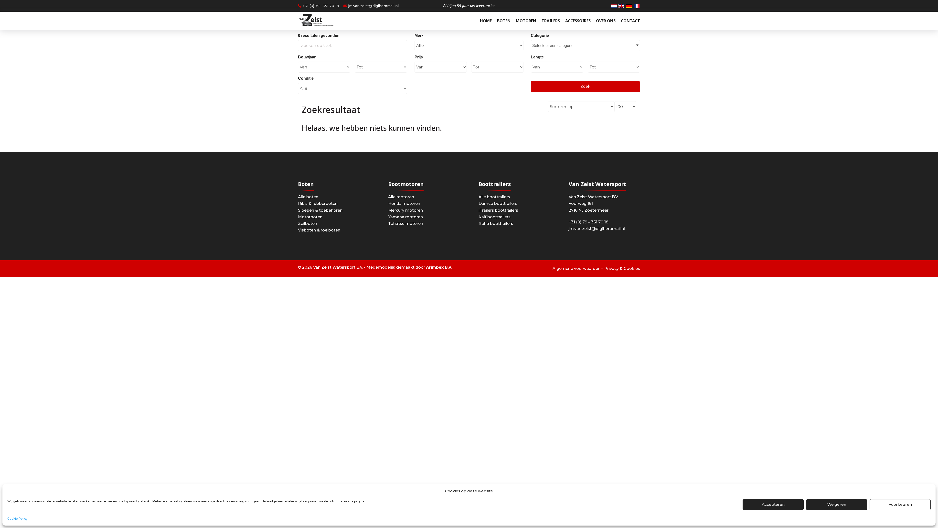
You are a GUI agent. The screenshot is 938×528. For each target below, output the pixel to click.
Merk (419, 35)
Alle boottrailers (494, 197)
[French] (637, 6)
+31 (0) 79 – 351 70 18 (588, 222)
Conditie (306, 78)
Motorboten (310, 217)
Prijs (419, 57)
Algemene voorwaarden (576, 268)
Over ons (606, 20)
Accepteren (773, 504)
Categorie (540, 35)
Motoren (526, 20)
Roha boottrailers (496, 223)
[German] (629, 6)
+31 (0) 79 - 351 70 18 (321, 6)
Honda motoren (404, 203)
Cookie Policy (17, 518)
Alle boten (308, 197)
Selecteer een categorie (553, 46)
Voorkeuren (900, 504)
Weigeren (836, 504)
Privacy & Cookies (622, 268)
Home (486, 20)
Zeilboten (307, 223)
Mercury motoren (405, 210)
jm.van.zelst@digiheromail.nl (373, 6)
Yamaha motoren (405, 217)
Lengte (537, 57)
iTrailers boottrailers (498, 210)
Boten (504, 20)
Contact (630, 20)
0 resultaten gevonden (319, 35)
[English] (621, 6)
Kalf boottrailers (495, 217)
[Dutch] (614, 6)
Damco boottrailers (498, 203)
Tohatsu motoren (405, 223)
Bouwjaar (307, 57)
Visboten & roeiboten (319, 230)
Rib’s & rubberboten (318, 203)
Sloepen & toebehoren (320, 210)
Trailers (551, 20)
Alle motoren (401, 197)
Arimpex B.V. (439, 267)
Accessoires (578, 20)
